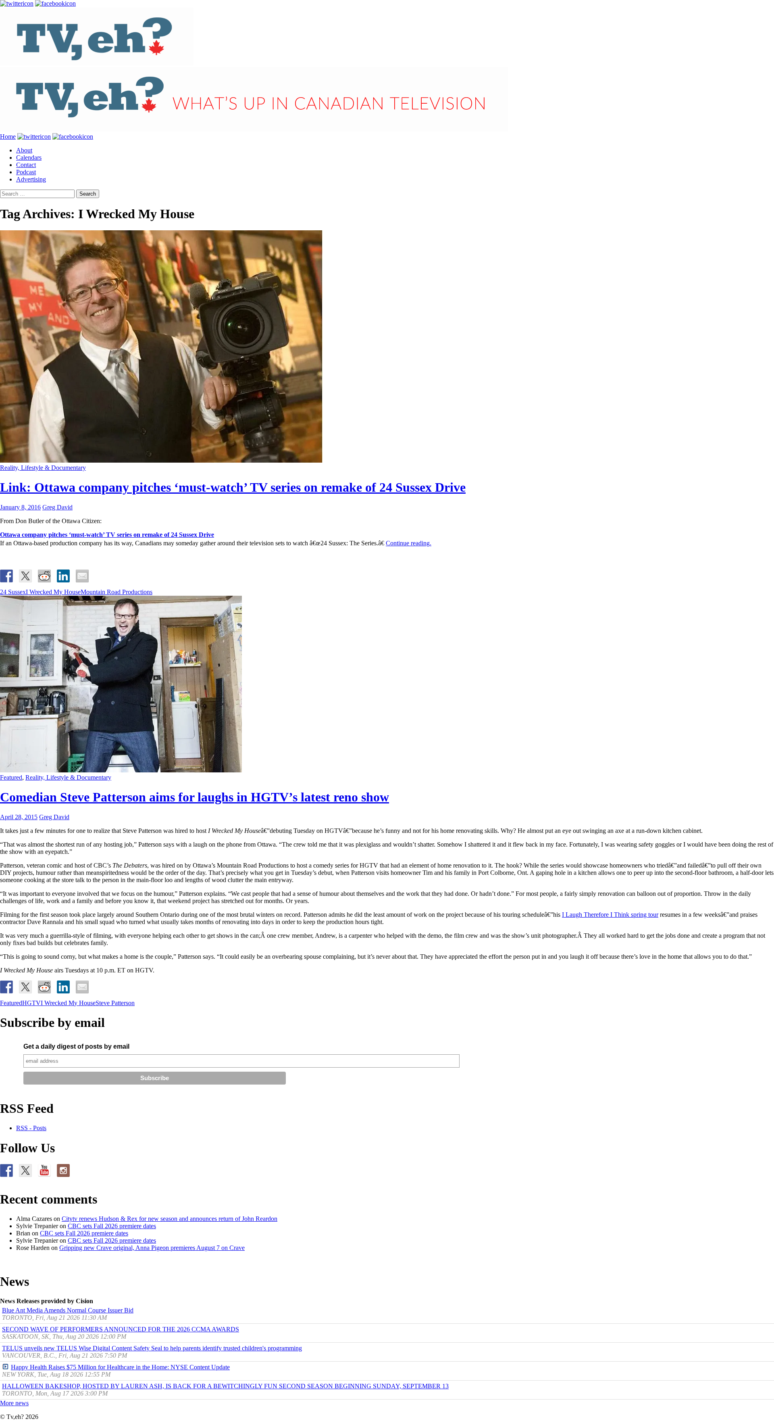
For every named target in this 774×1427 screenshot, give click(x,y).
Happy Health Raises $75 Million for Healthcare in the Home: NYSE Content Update (120, 1367)
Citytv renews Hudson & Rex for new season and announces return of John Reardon (169, 1218)
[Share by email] (82, 576)
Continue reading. (408, 543)
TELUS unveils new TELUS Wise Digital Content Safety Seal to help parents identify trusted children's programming (152, 1348)
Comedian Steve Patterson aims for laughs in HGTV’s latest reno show (194, 797)
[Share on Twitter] (25, 576)
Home (8, 136)
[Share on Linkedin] (63, 576)
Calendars (29, 157)
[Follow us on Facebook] (6, 1170)
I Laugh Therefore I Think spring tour (610, 914)
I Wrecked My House (53, 591)
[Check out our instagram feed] (63, 1170)
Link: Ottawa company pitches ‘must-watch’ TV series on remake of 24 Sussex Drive (233, 487)
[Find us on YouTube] (44, 1170)
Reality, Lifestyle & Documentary (43, 467)
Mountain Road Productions (116, 591)
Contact (26, 164)
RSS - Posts (31, 1127)
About (24, 150)
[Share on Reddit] (44, 576)
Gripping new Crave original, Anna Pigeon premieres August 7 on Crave (152, 1247)
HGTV (31, 1002)
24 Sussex (13, 591)
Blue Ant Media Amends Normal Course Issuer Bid (67, 1310)
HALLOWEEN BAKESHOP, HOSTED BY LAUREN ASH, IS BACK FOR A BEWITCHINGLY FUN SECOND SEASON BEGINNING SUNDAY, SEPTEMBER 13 (225, 1386)
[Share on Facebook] (6, 576)
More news (14, 1403)
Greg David (57, 507)
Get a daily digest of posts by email (76, 1046)
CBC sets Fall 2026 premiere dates (112, 1226)
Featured (11, 777)
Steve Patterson (115, 1002)
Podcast (26, 172)
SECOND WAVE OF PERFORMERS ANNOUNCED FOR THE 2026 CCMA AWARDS (120, 1329)
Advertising (31, 179)
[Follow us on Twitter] (25, 1170)
